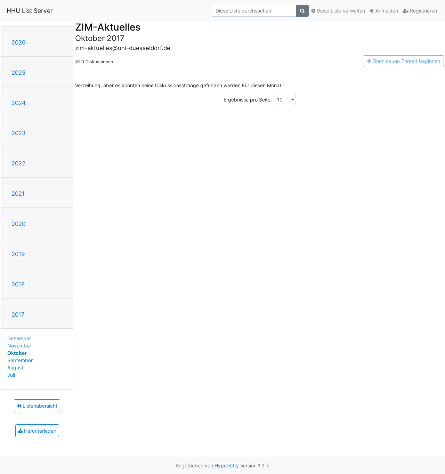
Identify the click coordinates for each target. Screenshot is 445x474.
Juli (11, 375)
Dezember (19, 338)
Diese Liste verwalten (340, 11)
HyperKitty (227, 465)
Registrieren (422, 11)
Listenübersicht (39, 406)
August (15, 367)
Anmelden (386, 11)
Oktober (17, 353)
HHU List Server (30, 10)
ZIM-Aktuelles (107, 27)
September (20, 360)
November (19, 346)
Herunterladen (39, 431)
